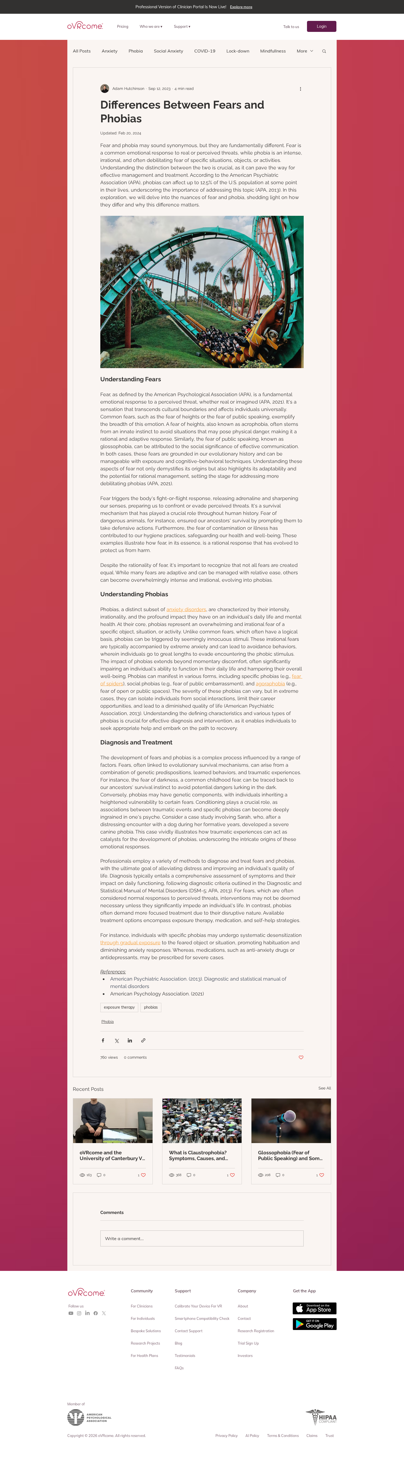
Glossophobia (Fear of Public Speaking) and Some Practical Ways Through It (290, 1155)
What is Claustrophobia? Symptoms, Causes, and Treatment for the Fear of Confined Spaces (198, 1155)
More (302, 51)
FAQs (179, 1368)
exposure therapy (119, 1007)
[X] (104, 1313)
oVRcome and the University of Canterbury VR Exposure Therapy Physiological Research (112, 1155)
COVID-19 (204, 51)
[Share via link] (143, 1040)
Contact (244, 1318)
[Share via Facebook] (103, 1040)
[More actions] (300, 88)
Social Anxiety (168, 51)
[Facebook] (95, 1313)
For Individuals (143, 1318)
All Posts (82, 51)
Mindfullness (273, 51)
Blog (178, 1343)
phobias (151, 1007)
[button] (153, 26)
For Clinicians (142, 1306)
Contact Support (189, 1331)
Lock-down (237, 51)
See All (325, 1088)
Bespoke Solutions (146, 1331)
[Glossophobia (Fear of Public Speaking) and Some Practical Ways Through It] (291, 1121)
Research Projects (145, 1343)
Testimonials (185, 1355)
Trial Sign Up (248, 1343)
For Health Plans (144, 1355)
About (243, 1306)
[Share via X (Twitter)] (116, 1040)
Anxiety (110, 51)
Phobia (136, 51)
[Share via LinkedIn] (129, 1040)
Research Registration (256, 1331)
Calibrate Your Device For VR (198, 1306)
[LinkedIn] (87, 1313)
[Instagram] (79, 1313)
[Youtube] (71, 1313)
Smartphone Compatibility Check (202, 1318)
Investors (245, 1355)
